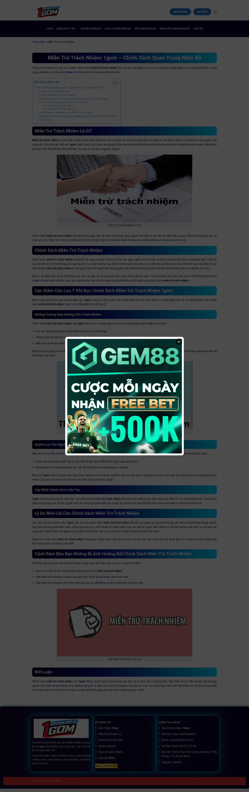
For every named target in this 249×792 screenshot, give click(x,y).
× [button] (179, 341)
